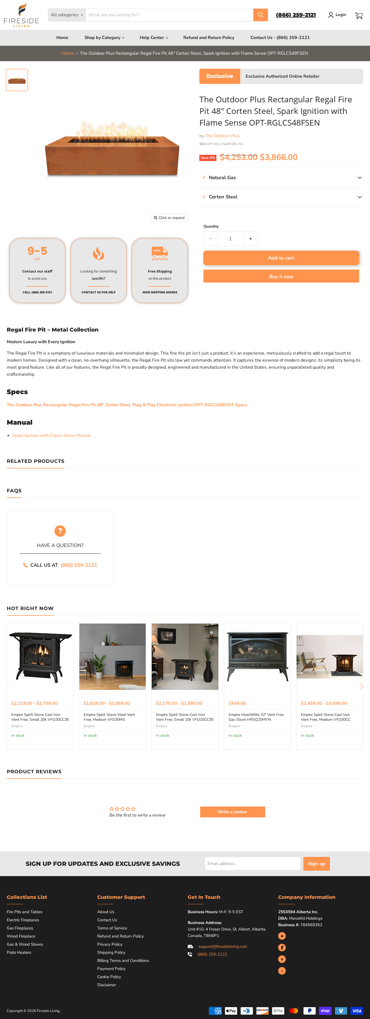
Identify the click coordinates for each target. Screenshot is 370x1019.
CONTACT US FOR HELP (99, 292)
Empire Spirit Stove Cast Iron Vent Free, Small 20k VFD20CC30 (40, 717)
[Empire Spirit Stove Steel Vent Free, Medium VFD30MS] (112, 657)
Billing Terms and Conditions (123, 960)
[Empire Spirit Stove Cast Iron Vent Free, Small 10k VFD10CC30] (185, 657)
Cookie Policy (109, 976)
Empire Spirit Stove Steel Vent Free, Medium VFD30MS (109, 717)
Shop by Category (103, 38)
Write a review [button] (232, 812)
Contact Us (107, 920)
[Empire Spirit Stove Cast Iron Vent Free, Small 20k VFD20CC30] (40, 657)
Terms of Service (112, 928)
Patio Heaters (19, 952)
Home (62, 38)
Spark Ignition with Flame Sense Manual (52, 435)
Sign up (316, 863)
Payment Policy (111, 968)
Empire (17, 726)
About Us (105, 912)
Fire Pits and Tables (24, 912)
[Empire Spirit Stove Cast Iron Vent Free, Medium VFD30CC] (330, 657)
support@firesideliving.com (223, 946)
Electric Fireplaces (23, 920)
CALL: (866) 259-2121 (37, 292)
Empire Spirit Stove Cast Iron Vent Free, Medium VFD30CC (325, 717)
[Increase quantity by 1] (251, 238)
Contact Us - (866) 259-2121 (280, 38)
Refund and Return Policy (208, 38)
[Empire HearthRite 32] (257, 657)
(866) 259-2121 (79, 565)
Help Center (152, 38)
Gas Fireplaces (20, 928)
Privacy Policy (109, 944)
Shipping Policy (111, 952)
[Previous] (8, 686)
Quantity (211, 226)
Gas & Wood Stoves (25, 944)
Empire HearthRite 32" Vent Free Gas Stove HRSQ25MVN (256, 717)
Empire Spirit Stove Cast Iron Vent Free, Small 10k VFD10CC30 (184, 717)
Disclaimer (106, 985)
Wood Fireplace (21, 936)
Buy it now (281, 276)
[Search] (260, 15)
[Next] (361, 686)
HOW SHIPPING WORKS (159, 292)
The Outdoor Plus (222, 136)
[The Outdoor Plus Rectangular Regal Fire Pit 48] (17, 80)
